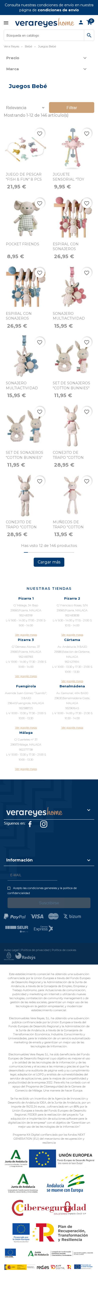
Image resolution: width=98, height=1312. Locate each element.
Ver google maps (26, 634)
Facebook (30, 824)
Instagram (44, 824)
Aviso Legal (11, 950)
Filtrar (72, 107)
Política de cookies (64, 950)
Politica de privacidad (35, 950)
